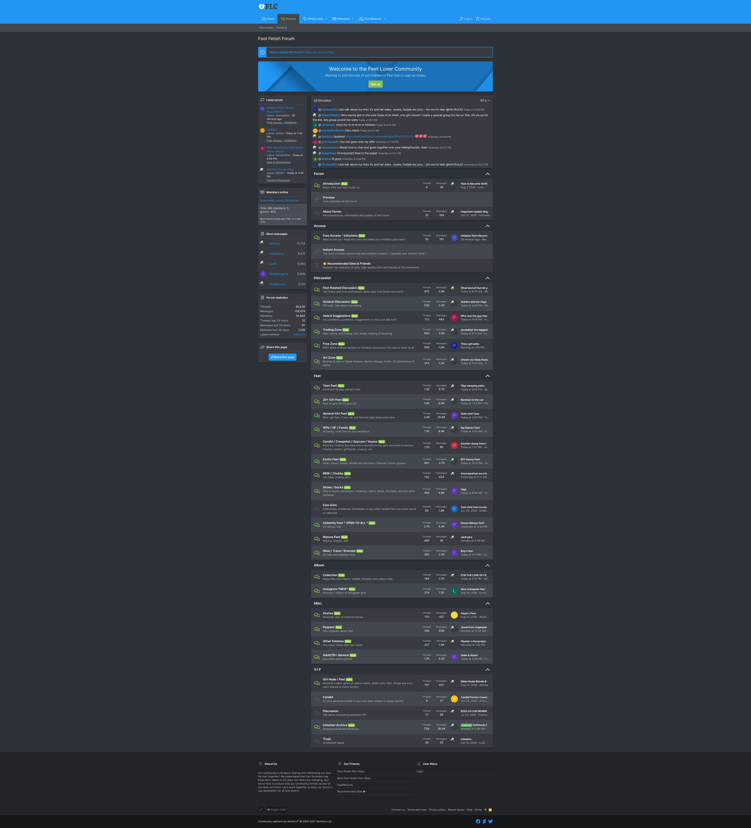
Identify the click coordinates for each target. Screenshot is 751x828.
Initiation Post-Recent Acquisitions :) (483, 235)
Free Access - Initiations (281, 122)
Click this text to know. (301, 52)
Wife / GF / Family (335, 427)
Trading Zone (332, 329)
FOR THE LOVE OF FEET (475, 575)
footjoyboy (276, 253)
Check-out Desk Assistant (477, 359)
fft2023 (327, 136)
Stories (328, 613)
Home (478, 809)
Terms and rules (417, 809)
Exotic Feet (331, 459)
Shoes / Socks (333, 487)
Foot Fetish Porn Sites (350, 771)
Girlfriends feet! (477, 725)
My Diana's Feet (470, 427)
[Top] (485, 810)
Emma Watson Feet (472, 522)
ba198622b (486, 510)
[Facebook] (478, 821)
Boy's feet (467, 550)
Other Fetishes (333, 641)
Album (319, 565)
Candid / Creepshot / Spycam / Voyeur (350, 441)
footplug (489, 333)
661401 (489, 291)
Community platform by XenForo (295, 821)
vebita (279, 200)
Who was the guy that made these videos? (486, 315)
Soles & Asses (469, 655)
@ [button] (319, 109)
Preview (329, 197)
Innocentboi (330, 147)
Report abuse (456, 809)
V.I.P (317, 669)
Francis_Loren (486, 714)
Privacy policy (437, 809)
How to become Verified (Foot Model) (484, 183)
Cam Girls (330, 505)
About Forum (332, 211)
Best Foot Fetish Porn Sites (354, 778)
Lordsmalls (485, 592)
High (463, 489)
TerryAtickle (292, 200)
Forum (319, 174)
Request (329, 627)
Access (320, 226)
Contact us (398, 809)
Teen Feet (330, 385)
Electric (489, 431)
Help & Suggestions (279, 162)
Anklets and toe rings (280, 169)
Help (469, 809)
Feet (317, 376)
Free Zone (330, 344)
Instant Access (333, 249)
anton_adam (486, 700)
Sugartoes (329, 153)
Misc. (318, 603)
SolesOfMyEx (331, 115)
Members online (277, 192)
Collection (330, 575)
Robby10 (299, 334)
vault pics (466, 537)
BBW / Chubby (333, 473)
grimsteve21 (330, 141)
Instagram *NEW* (335, 589)
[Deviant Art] (484, 821)
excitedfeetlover (332, 130)
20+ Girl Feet (332, 399)
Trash (327, 739)
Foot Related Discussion (340, 288)
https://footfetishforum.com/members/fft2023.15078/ (380, 136)
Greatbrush (277, 284)
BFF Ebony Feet (470, 459)
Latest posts (274, 99)
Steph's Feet (468, 613)
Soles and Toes (470, 413)
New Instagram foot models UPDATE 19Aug (487, 589)
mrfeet (488, 447)
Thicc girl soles (470, 343)
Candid (328, 697)
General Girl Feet (335, 413)
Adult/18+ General (336, 655)
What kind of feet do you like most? (482, 287)
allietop (274, 243)
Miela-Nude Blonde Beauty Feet (480, 681)
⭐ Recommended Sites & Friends (347, 263)
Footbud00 (329, 109)
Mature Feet (331, 537)
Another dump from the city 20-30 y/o (484, 443)
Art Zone (329, 357)
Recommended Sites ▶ (351, 791)
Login (420, 771)
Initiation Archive (335, 725)
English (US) (278, 809)
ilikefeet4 (485, 616)
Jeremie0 (328, 124)
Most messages (276, 233)
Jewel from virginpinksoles (477, 627)
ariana (326, 158)
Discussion (322, 278)
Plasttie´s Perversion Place (477, 641)
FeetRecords (345, 784)
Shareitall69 (267, 200)
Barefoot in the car (472, 399)
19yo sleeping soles (472, 385)
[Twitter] (490, 821)
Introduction (331, 183)
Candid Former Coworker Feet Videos (484, 697)
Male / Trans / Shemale (339, 551)
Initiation (272, 129)
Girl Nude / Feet (334, 679)
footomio (484, 215)
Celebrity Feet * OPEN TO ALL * (345, 523)
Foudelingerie (278, 274)
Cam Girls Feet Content (475, 507)
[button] (326, 18)
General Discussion (278, 180)
